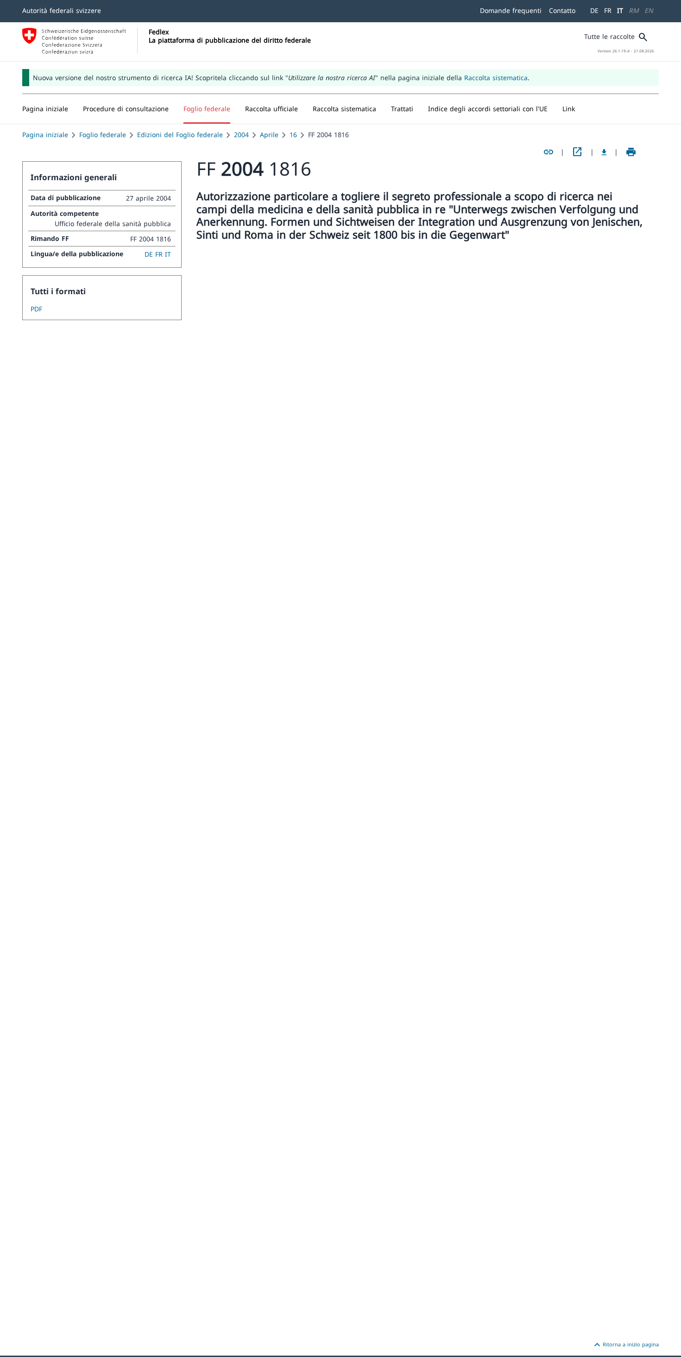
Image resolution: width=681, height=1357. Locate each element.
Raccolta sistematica (496, 77)
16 (293, 134)
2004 (241, 134)
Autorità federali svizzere (61, 10)
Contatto (562, 10)
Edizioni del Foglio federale (180, 134)
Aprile (269, 134)
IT (620, 10)
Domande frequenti (511, 10)
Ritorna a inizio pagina (625, 1345)
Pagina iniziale (45, 134)
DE (594, 10)
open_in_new (577, 152)
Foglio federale (102, 134)
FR (608, 10)
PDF (36, 308)
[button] (126, 109)
